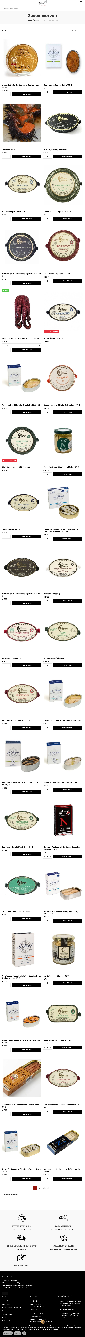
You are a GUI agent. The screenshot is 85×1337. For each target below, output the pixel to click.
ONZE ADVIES (7, 1277)
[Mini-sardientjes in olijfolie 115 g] (63, 1014)
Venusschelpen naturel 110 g (14, 212)
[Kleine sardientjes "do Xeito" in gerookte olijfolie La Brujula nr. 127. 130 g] (63, 503)
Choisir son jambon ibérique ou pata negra (17, 1283)
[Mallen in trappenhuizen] (21, 631)
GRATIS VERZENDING (63, 1226)
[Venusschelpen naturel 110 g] (21, 185)
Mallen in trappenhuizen (12, 658)
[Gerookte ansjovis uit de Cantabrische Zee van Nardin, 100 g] (63, 820)
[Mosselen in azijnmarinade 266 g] (63, 247)
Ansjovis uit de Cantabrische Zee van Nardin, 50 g (21, 1106)
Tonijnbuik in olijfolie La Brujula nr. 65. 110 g (62, 720)
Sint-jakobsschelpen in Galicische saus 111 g (63, 1105)
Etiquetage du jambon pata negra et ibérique (17, 1285)
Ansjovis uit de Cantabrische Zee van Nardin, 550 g (21, 86)
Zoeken (37, 8)
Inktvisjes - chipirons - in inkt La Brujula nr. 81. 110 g (20, 783)
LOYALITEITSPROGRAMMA (63, 1246)
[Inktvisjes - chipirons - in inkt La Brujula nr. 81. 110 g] (21, 756)
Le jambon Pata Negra (9, 1281)
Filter (4, 30)
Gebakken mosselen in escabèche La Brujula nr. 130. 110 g (21, 1041)
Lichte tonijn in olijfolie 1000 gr (57, 212)
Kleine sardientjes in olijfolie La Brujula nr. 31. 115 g (21, 1170)
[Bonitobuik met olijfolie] (63, 567)
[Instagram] (6, 1293)
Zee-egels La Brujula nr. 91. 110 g (58, 85)
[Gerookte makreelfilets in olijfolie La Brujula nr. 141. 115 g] (63, 885)
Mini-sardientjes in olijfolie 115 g (57, 1040)
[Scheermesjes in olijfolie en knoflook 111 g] (63, 378)
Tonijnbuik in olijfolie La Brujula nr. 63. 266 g (21, 405)
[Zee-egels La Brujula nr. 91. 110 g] (63, 58)
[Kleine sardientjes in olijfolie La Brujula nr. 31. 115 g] (21, 1142)
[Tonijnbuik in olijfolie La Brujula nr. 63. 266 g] (21, 378)
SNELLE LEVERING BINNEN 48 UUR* (22, 1246)
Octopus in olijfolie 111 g (54, 658)
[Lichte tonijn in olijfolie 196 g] (63, 949)
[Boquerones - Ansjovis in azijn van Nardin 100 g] (63, 1142)
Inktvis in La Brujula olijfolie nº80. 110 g (61, 782)
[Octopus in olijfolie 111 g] (63, 631)
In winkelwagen (26, 94)
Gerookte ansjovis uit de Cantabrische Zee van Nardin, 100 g (62, 848)
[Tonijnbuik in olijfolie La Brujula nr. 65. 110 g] (63, 694)
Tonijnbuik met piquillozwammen (16, 911)
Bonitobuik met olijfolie (53, 594)
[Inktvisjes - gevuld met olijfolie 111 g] (21, 820)
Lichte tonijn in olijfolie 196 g (56, 976)
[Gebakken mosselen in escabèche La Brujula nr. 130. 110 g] (21, 1014)
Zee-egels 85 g (8, 149)
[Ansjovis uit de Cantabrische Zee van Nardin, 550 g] (21, 58)
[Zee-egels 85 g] (21, 123)
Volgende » (46, 1188)
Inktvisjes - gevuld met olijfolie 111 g (17, 847)
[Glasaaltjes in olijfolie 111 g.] (63, 123)
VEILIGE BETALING (21, 1266)
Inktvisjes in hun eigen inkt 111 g (16, 720)
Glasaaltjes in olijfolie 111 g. (55, 149)
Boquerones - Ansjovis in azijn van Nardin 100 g (62, 1170)
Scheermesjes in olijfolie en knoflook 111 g (62, 405)
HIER (59, 1329)
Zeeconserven (10, 1194)
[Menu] (3, 3)
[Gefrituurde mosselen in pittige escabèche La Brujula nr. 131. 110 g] (21, 949)
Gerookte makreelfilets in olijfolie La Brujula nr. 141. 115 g (62, 912)
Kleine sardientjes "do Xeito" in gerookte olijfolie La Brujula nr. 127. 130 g (61, 530)
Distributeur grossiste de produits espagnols (17, 1287)
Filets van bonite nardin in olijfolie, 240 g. (62, 467)
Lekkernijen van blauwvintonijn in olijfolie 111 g (21, 595)
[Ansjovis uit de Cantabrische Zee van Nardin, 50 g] (21, 1078)
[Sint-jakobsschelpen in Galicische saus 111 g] (63, 1078)
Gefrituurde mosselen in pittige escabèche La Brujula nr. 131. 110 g (21, 977)
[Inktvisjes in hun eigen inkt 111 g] (21, 694)
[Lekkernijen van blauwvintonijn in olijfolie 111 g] (21, 567)
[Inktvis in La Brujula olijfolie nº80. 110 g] (63, 756)
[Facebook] (3, 1293)
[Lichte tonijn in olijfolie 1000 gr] (63, 185)
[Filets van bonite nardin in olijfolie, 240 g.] (63, 440)
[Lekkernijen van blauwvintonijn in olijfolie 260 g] (21, 247)
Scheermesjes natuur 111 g (13, 529)
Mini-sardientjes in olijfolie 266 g (16, 467)
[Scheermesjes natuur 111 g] (21, 503)
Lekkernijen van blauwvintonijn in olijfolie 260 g (21, 275)
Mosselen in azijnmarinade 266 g (58, 274)
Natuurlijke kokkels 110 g (54, 338)
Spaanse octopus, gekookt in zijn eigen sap (21, 338)
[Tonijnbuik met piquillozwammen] (21, 885)
